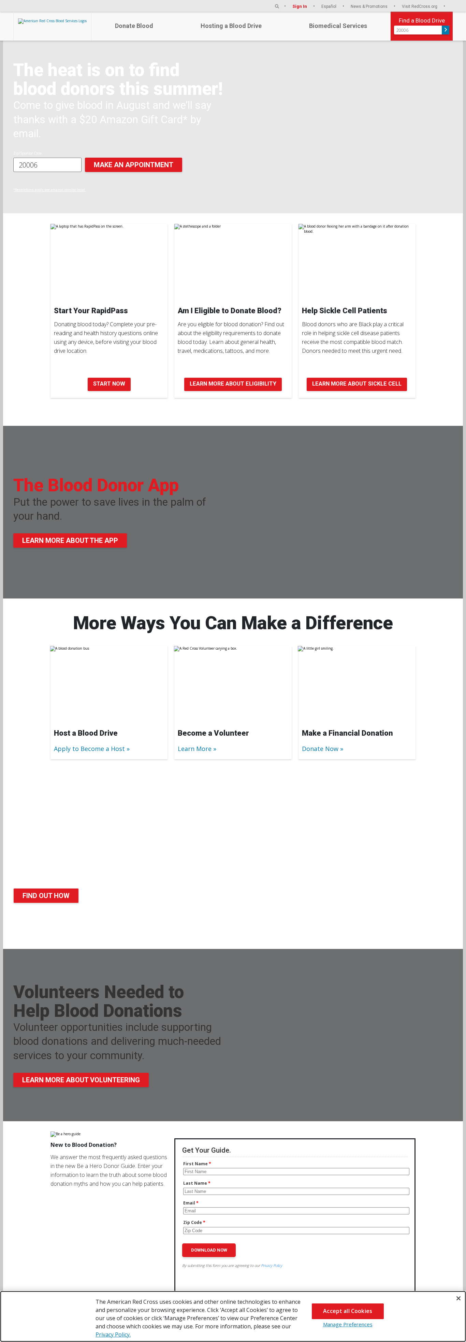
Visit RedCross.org (420, 6)
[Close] (458, 1298)
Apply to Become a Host (89, 749)
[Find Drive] (445, 30)
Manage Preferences (348, 1324)
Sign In (300, 6)
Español (329, 6)
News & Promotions (370, 6)
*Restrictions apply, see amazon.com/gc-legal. (49, 190)
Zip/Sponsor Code (27, 153)
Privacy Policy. (113, 1334)
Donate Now (320, 749)
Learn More (195, 749)
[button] (277, 6)
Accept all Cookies (347, 1311)
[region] (233, 1316)
